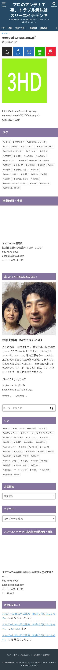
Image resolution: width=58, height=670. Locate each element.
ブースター (32, 151)
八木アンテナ (10, 161)
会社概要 (43, 28)
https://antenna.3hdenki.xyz (17, 389)
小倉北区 (19, 165)
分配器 (34, 161)
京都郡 (18, 156)
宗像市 (8, 165)
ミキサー (45, 151)
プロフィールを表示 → (14, 396)
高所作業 (45, 184)
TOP (3, 28)
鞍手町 (34, 184)
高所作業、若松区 (12, 188)
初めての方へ (20, 28)
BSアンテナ (19, 142)
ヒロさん (16, 628)
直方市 (36, 170)
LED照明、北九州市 (37, 142)
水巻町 (8, 170)
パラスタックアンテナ (14, 151)
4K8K (7, 142)
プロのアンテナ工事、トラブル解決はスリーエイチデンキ (29, 10)
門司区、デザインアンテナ (16, 184)
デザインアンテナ (46, 147)
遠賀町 (8, 179)
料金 (52, 165)
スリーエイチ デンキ (13, 385)
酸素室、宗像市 (22, 179)
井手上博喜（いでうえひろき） (23, 340)
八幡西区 (41, 156)
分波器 (23, 161)
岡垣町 (42, 165)
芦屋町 (25, 174)
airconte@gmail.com (13, 256)
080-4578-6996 (10, 251)
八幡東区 (29, 156)
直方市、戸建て (11, 174)
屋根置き (31, 165)
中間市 (8, 156)
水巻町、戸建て (22, 170)
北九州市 (45, 161)
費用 (10, 28)
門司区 (36, 179)
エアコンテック (11, 147)
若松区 (36, 174)
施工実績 (33, 28)
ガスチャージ (28, 147)
